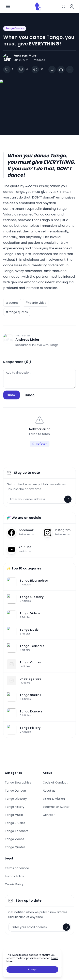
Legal (9, 858)
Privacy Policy (14, 876)
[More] (61, 69)
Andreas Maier (26, 55)
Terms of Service (17, 868)
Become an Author (56, 807)
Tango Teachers (16, 831)
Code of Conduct (55, 782)
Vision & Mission (54, 799)
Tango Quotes (15, 28)
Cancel (30, 395)
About (47, 773)
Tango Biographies (18, 782)
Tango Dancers (16, 791)
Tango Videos (14, 839)
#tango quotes (17, 312)
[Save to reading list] (52, 69)
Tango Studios (15, 823)
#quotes (12, 303)
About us (49, 791)
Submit (11, 395)
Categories (13, 773)
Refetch (41, 444)
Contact (49, 815)
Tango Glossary (16, 799)
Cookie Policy (14, 884)
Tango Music (14, 815)
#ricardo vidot (35, 303)
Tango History (14, 807)
